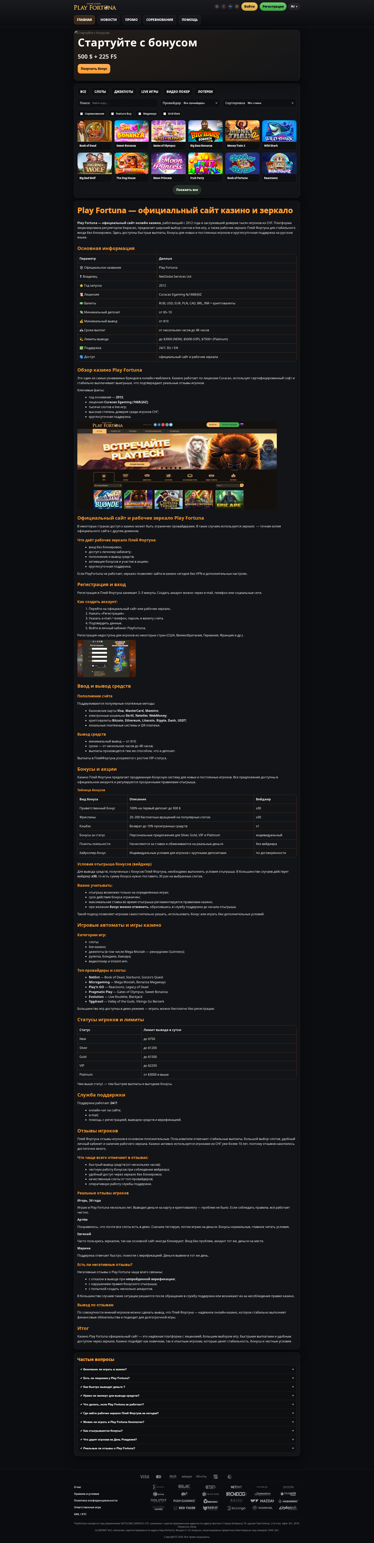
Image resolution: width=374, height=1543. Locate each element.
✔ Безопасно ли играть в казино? (103, 1369)
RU (294, 6)
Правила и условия (86, 1494)
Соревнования (159, 20)
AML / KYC (80, 1514)
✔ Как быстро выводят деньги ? (102, 1386)
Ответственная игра (87, 1507)
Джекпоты (123, 91)
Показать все (187, 190)
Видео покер (178, 91)
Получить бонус (94, 68)
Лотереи (205, 91)
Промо (131, 20)
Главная (84, 20)
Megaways (149, 113)
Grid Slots (174, 113)
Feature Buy (123, 113)
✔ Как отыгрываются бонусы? (101, 1430)
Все (83, 91)
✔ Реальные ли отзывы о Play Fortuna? (107, 1448)
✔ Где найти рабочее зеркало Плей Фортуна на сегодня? (119, 1413)
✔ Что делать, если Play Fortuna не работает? (112, 1404)
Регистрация (273, 6)
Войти (249, 6)
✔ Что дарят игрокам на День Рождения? (108, 1439)
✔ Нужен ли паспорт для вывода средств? (109, 1395)
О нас (77, 1487)
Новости (108, 20)
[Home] (95, 6)
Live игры (149, 91)
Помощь (190, 20)
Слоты (100, 91)
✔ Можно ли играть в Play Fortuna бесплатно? (112, 1421)
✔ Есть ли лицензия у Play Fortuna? (105, 1378)
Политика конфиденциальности (95, 1500)
